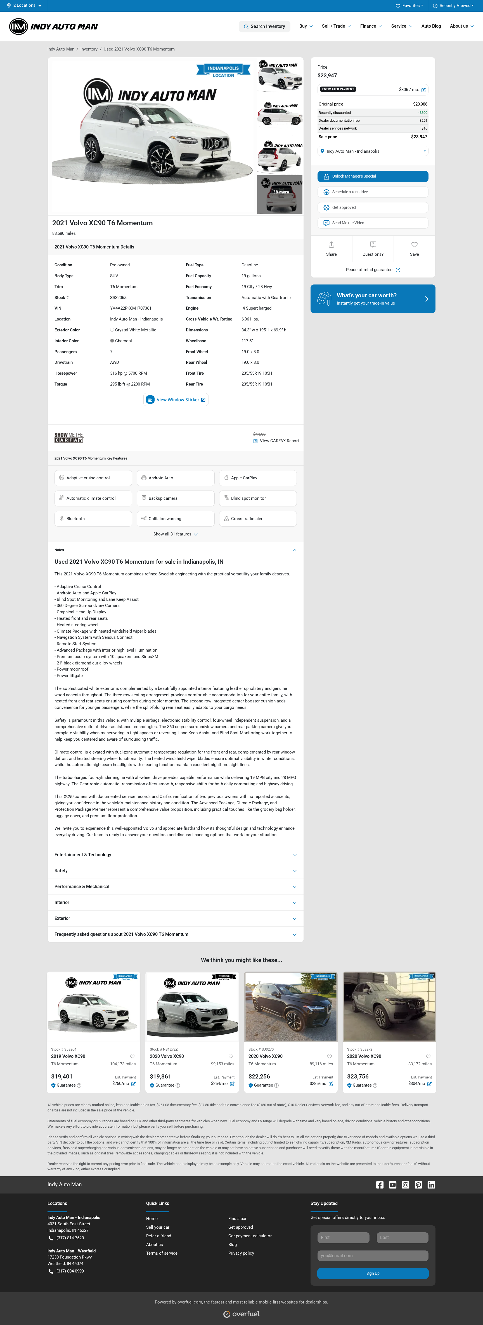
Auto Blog (431, 26)
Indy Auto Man (61, 49)
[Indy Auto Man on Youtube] (390, 1185)
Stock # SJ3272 (359, 1049)
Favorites (411, 5)
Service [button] (398, 26)
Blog (232, 1244)
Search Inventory (268, 26)
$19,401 (62, 1076)
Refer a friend (158, 1235)
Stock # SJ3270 (261, 1049)
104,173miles (123, 1063)
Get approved (344, 207)
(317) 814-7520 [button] (70, 1237)
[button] (26, 5)
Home (152, 1218)
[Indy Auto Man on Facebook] (377, 1185)
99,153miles (223, 1063)
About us (154, 1244)
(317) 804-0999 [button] (70, 1271)
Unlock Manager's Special (354, 176)
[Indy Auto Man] (53, 26)
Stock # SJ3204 (63, 1049)
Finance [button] (368, 26)
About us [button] (459, 26)
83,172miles (420, 1063)
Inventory (89, 49)
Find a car (237, 1218)
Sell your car (157, 1227)
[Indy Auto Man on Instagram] (403, 1185)
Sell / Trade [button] (333, 26)
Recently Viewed (455, 5)
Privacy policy (241, 1253)
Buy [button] (303, 26)
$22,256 (259, 1076)
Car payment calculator (250, 1235)
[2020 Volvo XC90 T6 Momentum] (192, 1007)
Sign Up (373, 1273)
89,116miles (321, 1063)
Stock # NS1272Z (164, 1049)
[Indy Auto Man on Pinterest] (416, 1185)
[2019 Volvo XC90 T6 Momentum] (93, 1007)
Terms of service (161, 1253)
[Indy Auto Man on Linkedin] (429, 1185)
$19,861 (160, 1076)
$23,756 (358, 1076)
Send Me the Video (348, 223)
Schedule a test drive (350, 192)
